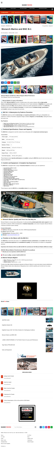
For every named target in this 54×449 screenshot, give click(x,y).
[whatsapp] (52, 427)
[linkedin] (8, 82)
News (2, 435)
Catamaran (29, 440)
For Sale (3, 436)
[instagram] (46, 427)
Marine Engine (30, 441)
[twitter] (5, 82)
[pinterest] (11, 82)
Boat (28, 436)
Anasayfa (3, 25)
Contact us (3, 446)
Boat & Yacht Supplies (5, 443)
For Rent (29, 435)
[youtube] (49, 427)
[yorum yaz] (18, 82)
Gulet (2, 438)
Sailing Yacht (30, 438)
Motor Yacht (3, 440)
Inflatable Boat (9, 25)
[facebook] (2, 82)
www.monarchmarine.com (13, 234)
